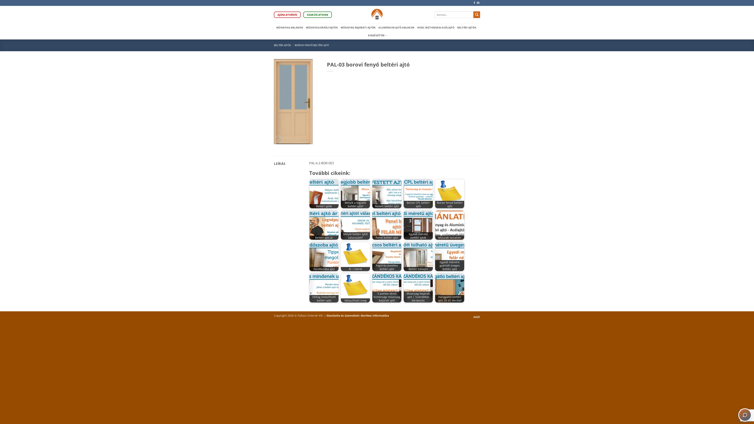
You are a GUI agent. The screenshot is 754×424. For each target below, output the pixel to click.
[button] (279, 139)
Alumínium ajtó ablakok (396, 27)
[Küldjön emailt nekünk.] (478, 3)
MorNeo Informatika (375, 315)
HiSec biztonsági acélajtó (435, 27)
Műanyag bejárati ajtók (358, 27)
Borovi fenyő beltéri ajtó (312, 45)
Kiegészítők (376, 35)
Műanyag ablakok (289, 27)
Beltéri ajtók (466, 27)
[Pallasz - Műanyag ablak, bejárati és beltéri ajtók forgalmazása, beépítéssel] (377, 15)
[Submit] (476, 14)
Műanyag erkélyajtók (322, 27)
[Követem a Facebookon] (474, 3)
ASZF (476, 317)
